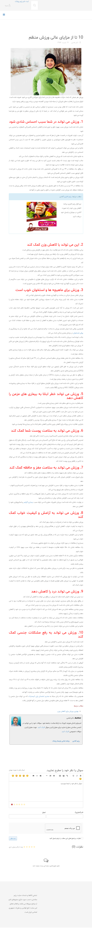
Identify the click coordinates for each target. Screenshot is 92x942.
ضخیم (80, 775)
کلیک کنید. (41, 727)
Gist (33, 775)
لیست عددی (50, 775)
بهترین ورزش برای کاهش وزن (67, 711)
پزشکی (80, 31)
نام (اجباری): (79, 812)
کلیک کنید (65, 731)
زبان (16, 775)
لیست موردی (54, 775)
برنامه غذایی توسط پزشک (60, 741)
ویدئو (60, 775)
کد (37, 775)
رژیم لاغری (68, 196)
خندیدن (27, 775)
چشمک (80, 778)
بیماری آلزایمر (28, 502)
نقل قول (40, 775)
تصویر (63, 775)
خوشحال (23, 775)
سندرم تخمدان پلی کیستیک (39, 696)
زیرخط (73, 775)
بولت (46, 775)
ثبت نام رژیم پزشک (22, 1)
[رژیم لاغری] (34, 217)
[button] (8, 5)
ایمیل (44, 812)
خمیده (77, 775)
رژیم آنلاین (76, 741)
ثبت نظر (12, 838)
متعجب (20, 775)
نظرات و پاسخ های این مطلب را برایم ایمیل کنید (65, 838)
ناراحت (13, 775)
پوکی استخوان (78, 333)
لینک (67, 775)
